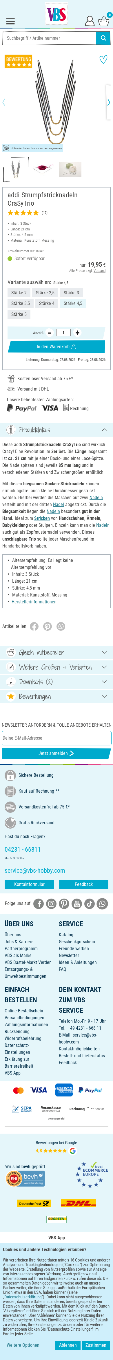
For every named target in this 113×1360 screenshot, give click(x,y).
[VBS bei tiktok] (89, 903)
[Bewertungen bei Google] (56, 1147)
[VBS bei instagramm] (51, 903)
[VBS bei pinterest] (64, 903)
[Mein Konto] (90, 21)
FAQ (62, 969)
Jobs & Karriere (19, 941)
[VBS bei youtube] (77, 903)
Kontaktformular (29, 884)
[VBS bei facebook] (38, 903)
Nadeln (96, 497)
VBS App (13, 1073)
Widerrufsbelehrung (23, 1038)
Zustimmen (95, 1345)
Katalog (66, 934)
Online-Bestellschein (24, 1011)
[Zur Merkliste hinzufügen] (103, 59)
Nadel (58, 504)
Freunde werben (74, 948)
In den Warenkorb (53, 346)
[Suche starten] (103, 38)
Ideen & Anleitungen (78, 962)
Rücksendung (17, 1031)
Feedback (84, 884)
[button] (8, 102)
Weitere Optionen (23, 1345)
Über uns (13, 934)
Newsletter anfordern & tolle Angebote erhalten (57, 725)
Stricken (42, 518)
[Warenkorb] (104, 21)
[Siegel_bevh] (25, 1178)
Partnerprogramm (21, 948)
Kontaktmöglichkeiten (79, 1049)
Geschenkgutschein (77, 941)
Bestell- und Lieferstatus (82, 1055)
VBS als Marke (18, 955)
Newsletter (69, 955)
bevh (25, 1166)
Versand (99, 270)
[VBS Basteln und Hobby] (56, 13)
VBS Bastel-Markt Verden (28, 962)
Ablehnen (68, 1345)
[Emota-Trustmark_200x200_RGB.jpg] (91, 1174)
